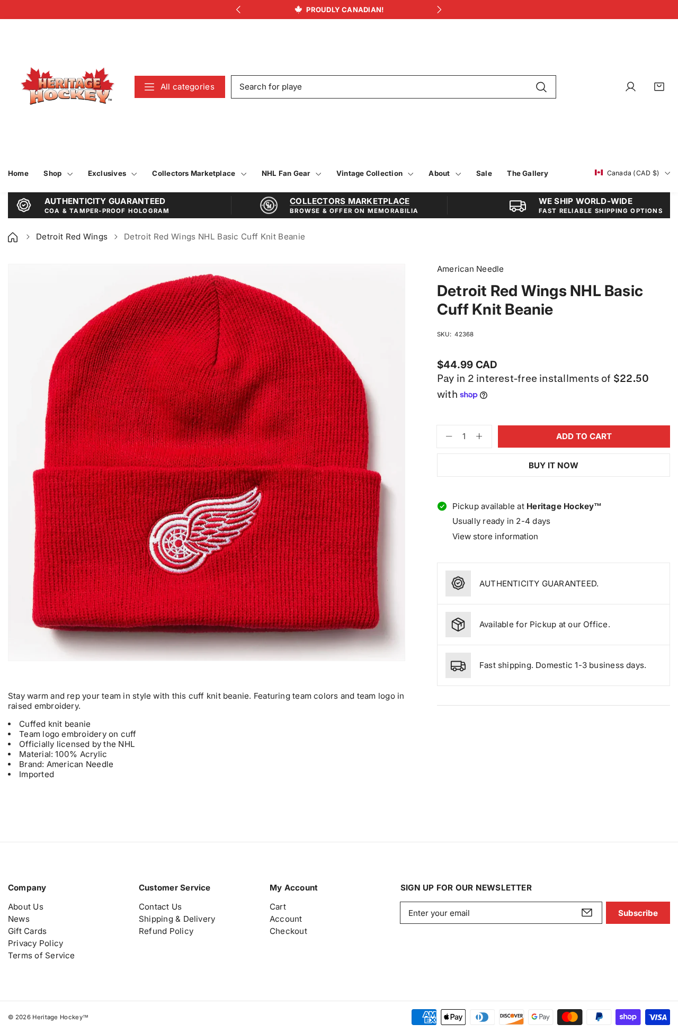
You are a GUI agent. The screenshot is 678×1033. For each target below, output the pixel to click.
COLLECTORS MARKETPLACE (349, 201)
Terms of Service (41, 955)
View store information (495, 536)
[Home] (14, 236)
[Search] (541, 86)
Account (286, 919)
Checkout (288, 931)
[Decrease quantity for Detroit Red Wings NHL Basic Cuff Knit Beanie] (444, 436)
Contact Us (160, 907)
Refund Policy (166, 931)
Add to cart (584, 436)
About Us (25, 907)
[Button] (239, 10)
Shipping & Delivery (177, 919)
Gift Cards (27, 931)
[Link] (67, 86)
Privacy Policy (35, 943)
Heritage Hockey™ (60, 1017)
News (19, 919)
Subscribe (638, 913)
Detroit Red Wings (72, 236)
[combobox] (393, 87)
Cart (278, 907)
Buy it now (553, 465)
